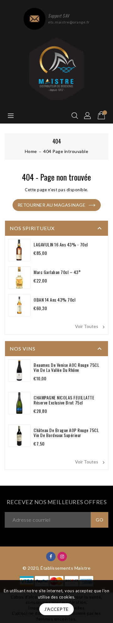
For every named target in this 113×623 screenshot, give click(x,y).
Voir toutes (90, 327)
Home (31, 151)
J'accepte (56, 609)
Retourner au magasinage (52, 205)
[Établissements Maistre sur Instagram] (62, 556)
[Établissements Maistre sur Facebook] (51, 556)
